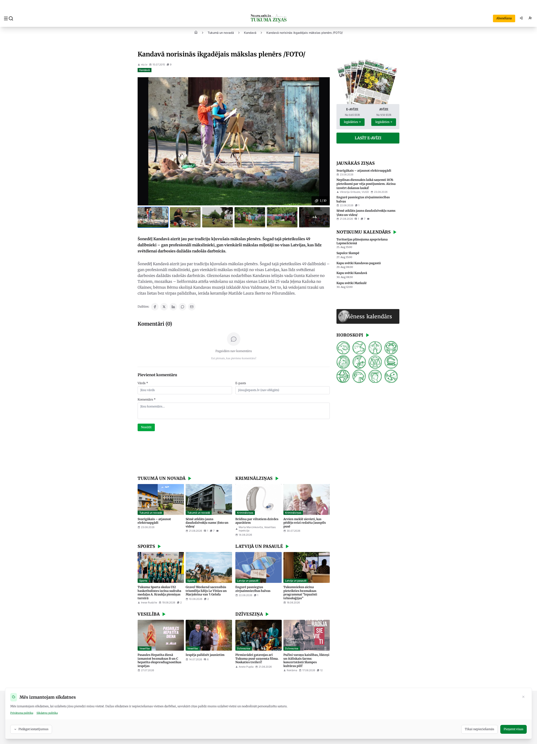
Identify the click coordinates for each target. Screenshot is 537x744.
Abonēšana (504, 18)
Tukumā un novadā (221, 32)
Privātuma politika (21, 712)
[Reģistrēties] (530, 18)
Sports (143, 580)
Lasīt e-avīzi (368, 138)
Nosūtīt (146, 427)
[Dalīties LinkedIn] (173, 307)
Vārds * (143, 383)
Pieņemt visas (513, 729)
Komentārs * (147, 399)
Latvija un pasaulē (247, 580)
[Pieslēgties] (521, 18)
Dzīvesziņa (243, 648)
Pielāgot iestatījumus (33, 729)
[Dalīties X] (164, 307)
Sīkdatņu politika (47, 712)
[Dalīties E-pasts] (192, 307)
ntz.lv (144, 64)
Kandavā (250, 32)
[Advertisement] (233, 454)
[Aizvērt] (523, 697)
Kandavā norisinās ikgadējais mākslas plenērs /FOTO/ (304, 32)
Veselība (144, 648)
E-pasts (240, 383)
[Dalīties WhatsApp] (182, 307)
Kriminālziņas (245, 512)
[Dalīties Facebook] (155, 307)
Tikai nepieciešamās (479, 729)
